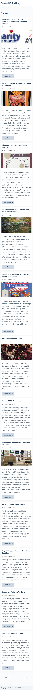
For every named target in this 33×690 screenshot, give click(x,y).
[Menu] (31, 3)
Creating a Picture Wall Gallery (14, 592)
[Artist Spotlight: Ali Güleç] (16, 352)
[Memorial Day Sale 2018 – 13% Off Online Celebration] (16, 289)
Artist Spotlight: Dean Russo (13, 504)
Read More (8, 76)
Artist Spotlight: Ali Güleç (12, 339)
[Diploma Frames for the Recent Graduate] (16, 160)
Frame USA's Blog (10, 3)
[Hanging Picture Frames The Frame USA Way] (16, 458)
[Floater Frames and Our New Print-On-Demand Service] (16, 225)
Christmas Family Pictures (12, 633)
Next (27, 677)
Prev (5, 677)
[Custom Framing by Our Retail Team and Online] (16, 98)
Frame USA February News (12, 401)
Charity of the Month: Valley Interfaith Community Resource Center (14, 21)
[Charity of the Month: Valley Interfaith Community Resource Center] (16, 36)
